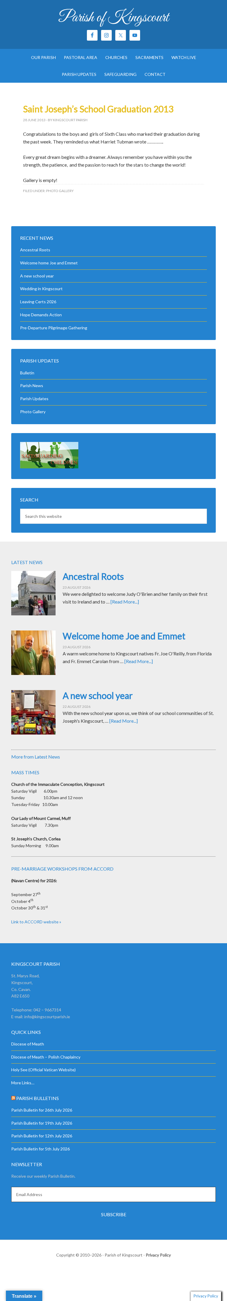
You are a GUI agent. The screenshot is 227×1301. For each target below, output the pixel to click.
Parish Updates (34, 398)
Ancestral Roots (35, 249)
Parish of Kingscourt (113, 18)
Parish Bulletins (37, 1098)
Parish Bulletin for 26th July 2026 (41, 1109)
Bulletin (27, 372)
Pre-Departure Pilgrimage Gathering (53, 327)
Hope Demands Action (41, 314)
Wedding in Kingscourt (41, 288)
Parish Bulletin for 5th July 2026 (40, 1148)
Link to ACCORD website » (36, 921)
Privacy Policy (158, 1254)
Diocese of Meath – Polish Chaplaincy (45, 1056)
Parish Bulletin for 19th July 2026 (41, 1123)
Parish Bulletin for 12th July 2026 (41, 1135)
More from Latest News (35, 756)
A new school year (37, 275)
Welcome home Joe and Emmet (49, 262)
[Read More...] (125, 601)
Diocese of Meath (27, 1043)
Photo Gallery (60, 191)
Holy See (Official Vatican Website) (43, 1069)
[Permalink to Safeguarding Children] (49, 466)
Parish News (31, 385)
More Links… (22, 1082)
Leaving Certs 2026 (38, 301)
